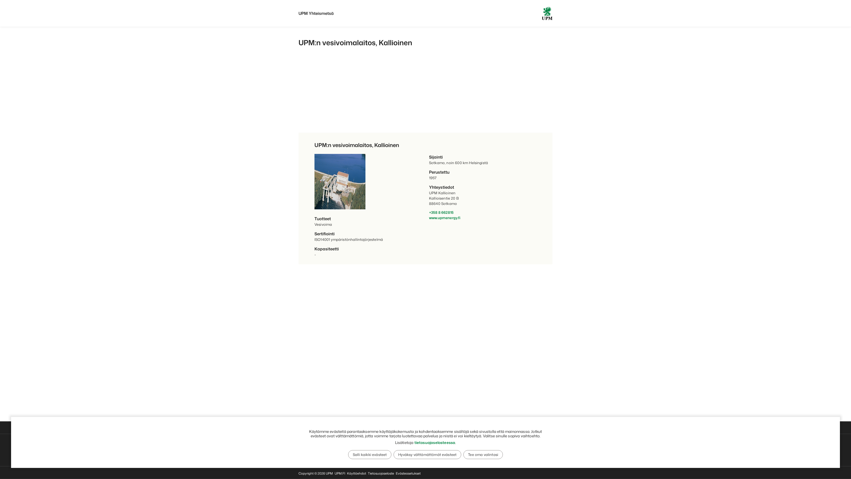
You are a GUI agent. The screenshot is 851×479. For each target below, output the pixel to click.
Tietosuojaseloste (381, 473)
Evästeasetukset (408, 473)
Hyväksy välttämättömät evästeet (427, 454)
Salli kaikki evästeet (370, 454)
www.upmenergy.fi (445, 217)
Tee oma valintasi (483, 454)
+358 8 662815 (441, 212)
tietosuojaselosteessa (434, 442)
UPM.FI (340, 473)
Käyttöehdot (356, 473)
